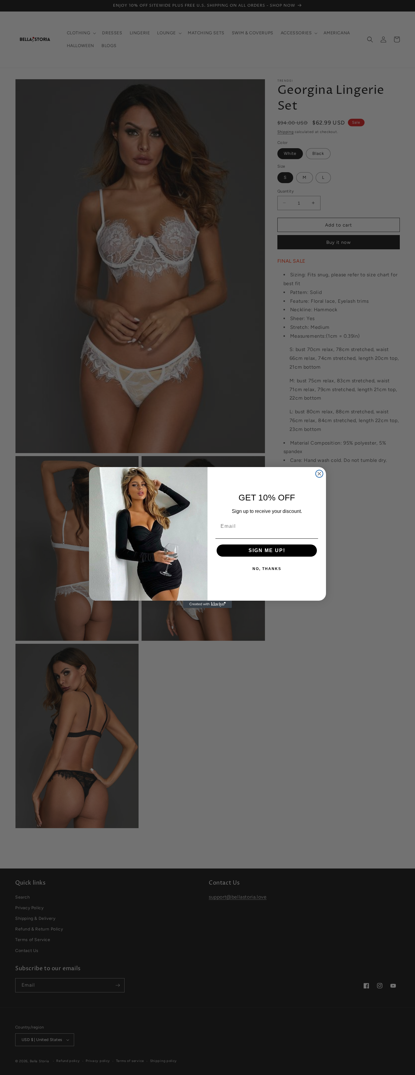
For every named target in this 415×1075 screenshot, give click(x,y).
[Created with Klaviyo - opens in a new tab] (207, 604)
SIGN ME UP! (267, 550)
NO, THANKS (266, 569)
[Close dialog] (319, 473)
